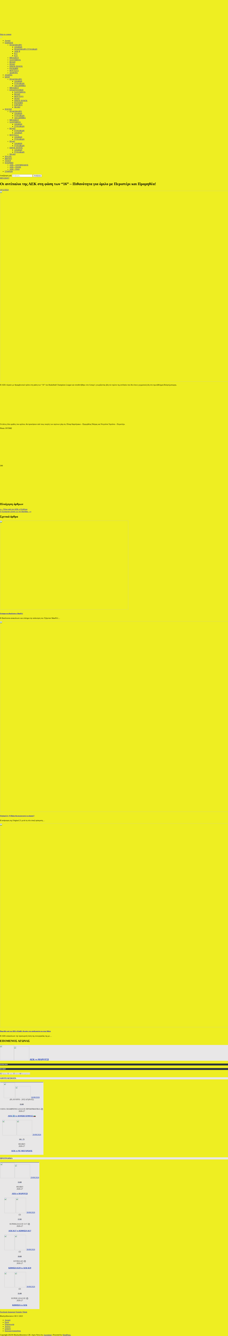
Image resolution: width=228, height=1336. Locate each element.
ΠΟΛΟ (12, 64)
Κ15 (16, 56)
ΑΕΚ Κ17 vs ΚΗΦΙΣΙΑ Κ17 (19, 1231)
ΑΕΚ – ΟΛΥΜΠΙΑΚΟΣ (19, 165)
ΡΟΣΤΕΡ (8, 109)
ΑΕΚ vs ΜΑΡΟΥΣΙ (39, 1059)
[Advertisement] (71, 16)
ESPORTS (18, 105)
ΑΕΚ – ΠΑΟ (15, 169)
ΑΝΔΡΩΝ (18, 47)
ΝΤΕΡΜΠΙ (9, 163)
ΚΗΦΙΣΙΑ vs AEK (19, 1305)
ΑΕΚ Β (17, 51)
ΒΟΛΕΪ (12, 62)
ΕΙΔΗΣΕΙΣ (9, 43)
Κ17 (16, 53)
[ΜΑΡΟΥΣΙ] (21, 1059)
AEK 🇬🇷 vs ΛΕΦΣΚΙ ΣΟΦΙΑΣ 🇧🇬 (22, 1116)
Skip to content (5, 34)
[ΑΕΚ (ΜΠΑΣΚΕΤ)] (7, 1059)
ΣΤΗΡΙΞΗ (9, 171)
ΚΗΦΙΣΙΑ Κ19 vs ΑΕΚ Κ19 (19, 1268)
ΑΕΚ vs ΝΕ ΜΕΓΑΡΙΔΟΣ (21, 1151)
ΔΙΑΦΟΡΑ (14, 73)
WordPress (66, 1335)
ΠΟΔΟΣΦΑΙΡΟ (16, 45)
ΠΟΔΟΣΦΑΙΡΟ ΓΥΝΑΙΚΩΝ (25, 49)
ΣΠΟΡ (7, 77)
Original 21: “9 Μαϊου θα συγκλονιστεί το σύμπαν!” (17, 816)
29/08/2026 (35, 1177)
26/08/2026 (35, 1097)
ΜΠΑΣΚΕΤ (14, 58)
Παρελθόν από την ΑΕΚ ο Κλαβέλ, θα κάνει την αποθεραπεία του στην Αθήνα (25, 1031)
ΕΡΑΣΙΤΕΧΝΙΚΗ (16, 90)
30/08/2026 (30, 1212)
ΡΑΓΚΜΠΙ (14, 68)
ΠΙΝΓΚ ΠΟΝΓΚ (16, 66)
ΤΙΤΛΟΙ (8, 161)
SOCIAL (8, 156)
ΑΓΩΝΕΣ (8, 75)
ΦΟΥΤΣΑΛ (14, 71)
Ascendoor (47, 1335)
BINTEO (8, 158)
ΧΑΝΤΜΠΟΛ (15, 60)
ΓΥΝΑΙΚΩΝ (19, 83)
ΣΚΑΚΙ (17, 107)
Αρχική (7, 41)
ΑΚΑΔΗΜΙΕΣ (20, 86)
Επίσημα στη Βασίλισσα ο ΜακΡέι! (11, 613)
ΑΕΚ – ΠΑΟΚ (15, 167)
